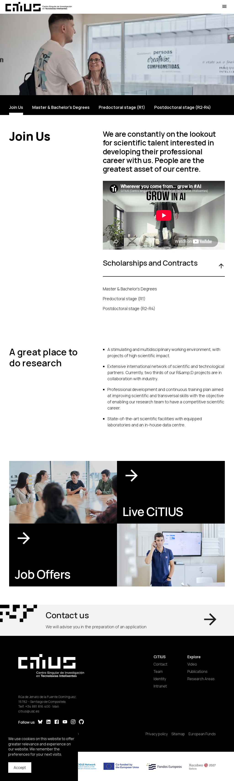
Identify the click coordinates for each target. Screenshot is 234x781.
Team (158, 671)
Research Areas (201, 678)
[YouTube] (65, 722)
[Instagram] (73, 722)
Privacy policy (157, 733)
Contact (160, 664)
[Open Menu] (224, 6)
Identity (160, 678)
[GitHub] (81, 722)
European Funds (202, 733)
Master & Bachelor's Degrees (61, 107)
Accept (20, 767)
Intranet (160, 686)
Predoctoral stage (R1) (122, 107)
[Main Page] (38, 6)
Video (192, 664)
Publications (197, 671)
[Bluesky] (40, 722)
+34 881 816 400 (38, 706)
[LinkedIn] (48, 722)
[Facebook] (56, 722)
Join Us (16, 107)
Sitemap (178, 733)
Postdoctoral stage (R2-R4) (182, 107)
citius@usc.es (28, 711)
